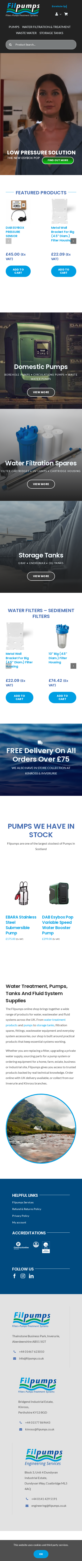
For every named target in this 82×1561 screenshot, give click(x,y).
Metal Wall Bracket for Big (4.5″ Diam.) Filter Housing (62, 234)
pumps (28, 1025)
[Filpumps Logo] (31, 1313)
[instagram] (23, 1276)
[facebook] (14, 1276)
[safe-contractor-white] (36, 1243)
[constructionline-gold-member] (21, 1243)
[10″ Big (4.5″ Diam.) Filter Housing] (62, 624)
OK (41, 1554)
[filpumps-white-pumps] (23, 4)
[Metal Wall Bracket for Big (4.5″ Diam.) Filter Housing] (63, 200)
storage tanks (45, 1025)
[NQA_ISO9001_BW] (46, 1243)
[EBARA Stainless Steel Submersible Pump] (23, 879)
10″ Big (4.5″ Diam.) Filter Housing (58, 658)
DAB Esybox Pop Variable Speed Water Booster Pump (57, 925)
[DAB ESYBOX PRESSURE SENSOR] (18, 200)
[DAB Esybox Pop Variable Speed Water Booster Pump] (59, 879)
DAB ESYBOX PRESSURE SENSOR (15, 232)
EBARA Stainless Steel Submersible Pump (21, 925)
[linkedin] (31, 1276)
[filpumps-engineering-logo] (44, 1450)
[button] (8, 241)
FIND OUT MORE (58, 160)
